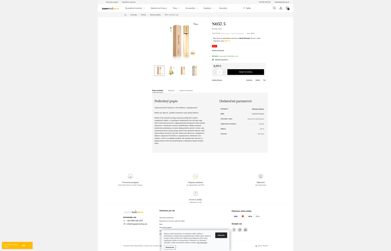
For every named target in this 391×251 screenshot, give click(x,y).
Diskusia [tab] (171, 90)
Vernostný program (165, 227)
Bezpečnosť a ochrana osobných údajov (172, 221)
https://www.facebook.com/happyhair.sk (234, 229)
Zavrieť (226, 79)
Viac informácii (202, 242)
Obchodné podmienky (166, 218)
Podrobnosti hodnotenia (237, 33)
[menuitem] (135, 8)
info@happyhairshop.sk (282, 2)
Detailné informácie (218, 50)
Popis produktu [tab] (157, 90)
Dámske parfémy (258, 109)
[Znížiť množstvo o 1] (215, 72)
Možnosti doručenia (221, 59)
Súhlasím (221, 235)
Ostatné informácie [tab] (186, 90)
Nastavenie (170, 247)
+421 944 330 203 (265, 2)
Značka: (217, 80)
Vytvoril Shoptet (263, 246)
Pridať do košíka (245, 72)
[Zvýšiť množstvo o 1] (224, 72)
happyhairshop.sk (239, 229)
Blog (160, 224)
